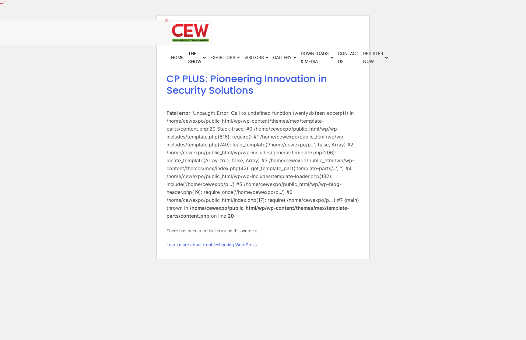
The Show (194, 57)
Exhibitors (222, 57)
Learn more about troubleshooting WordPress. (212, 244)
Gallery (282, 57)
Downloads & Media (315, 57)
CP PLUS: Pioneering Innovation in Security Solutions (247, 84)
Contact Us (348, 57)
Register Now (373, 57)
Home (177, 57)
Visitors (254, 57)
